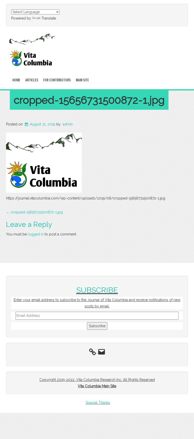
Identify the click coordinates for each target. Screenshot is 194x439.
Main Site (82, 79)
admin (68, 124)
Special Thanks (98, 402)
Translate (48, 18)
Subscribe (97, 326)
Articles (31, 79)
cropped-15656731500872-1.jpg (89, 100)
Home (16, 79)
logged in (36, 234)
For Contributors (57, 79)
